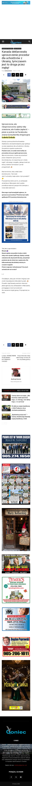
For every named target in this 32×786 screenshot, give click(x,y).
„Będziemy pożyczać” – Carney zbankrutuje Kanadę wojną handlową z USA (21, 417)
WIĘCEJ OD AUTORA (22, 390)
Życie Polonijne (17, 48)
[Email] (21, 75)
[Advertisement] (16, 22)
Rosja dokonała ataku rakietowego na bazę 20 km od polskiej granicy (23, 357)
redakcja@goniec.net (20, 765)
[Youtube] (21, 777)
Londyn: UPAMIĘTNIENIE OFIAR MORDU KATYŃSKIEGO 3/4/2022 (9, 358)
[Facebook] (9, 75)
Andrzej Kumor (8, 70)
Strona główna (5, 46)
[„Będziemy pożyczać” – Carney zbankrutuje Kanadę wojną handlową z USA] (6, 417)
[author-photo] (16, 376)
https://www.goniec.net (16, 381)
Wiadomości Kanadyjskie (17, 46)
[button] (3, 41)
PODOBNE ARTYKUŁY (10, 390)
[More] (25, 75)
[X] (13, 75)
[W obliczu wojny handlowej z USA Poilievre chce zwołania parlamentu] (6, 408)
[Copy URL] (17, 75)
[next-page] (6, 423)
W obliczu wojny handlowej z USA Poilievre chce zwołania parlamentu (21, 408)
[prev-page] (3, 423)
